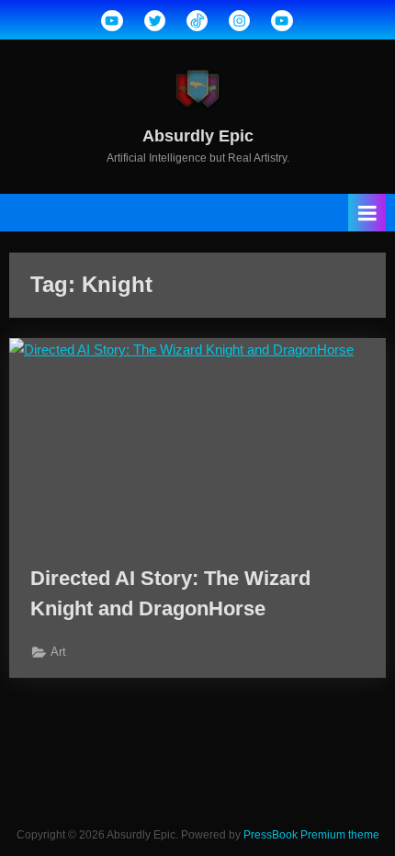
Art (58, 652)
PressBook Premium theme (311, 834)
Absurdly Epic (198, 136)
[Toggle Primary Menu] (367, 212)
